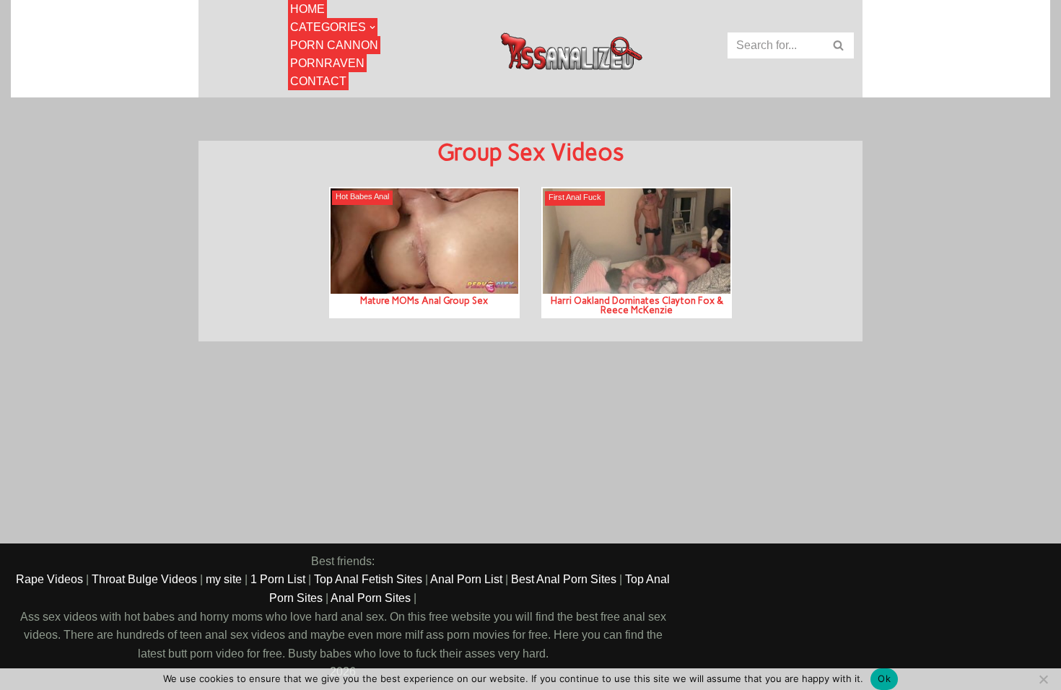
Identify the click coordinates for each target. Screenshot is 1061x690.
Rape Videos (49, 579)
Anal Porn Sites (371, 598)
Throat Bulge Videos (144, 579)
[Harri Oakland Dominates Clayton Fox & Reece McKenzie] (636, 241)
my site (224, 579)
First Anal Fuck (575, 197)
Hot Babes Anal (362, 197)
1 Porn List (277, 579)
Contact (318, 81)
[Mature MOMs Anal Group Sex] (424, 241)
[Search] (839, 45)
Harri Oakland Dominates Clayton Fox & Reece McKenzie (637, 305)
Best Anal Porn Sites (563, 579)
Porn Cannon (334, 45)
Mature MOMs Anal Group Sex (424, 300)
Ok (884, 678)
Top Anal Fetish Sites (368, 579)
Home (307, 9)
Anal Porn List (466, 579)
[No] (1043, 679)
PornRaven (327, 63)
